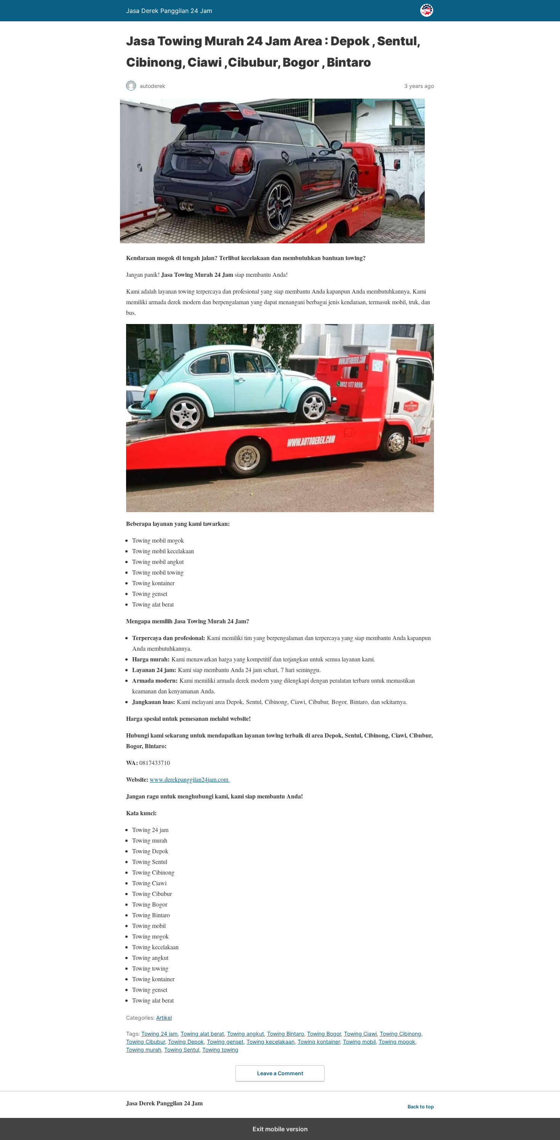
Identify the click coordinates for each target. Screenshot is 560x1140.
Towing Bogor (324, 1033)
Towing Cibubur (145, 1041)
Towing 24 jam (159, 1033)
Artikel (164, 1017)
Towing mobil (359, 1041)
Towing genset (225, 1041)
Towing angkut (245, 1033)
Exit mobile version (280, 1129)
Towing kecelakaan (270, 1041)
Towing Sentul (181, 1049)
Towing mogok (397, 1041)
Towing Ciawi (360, 1033)
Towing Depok (186, 1041)
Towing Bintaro (285, 1033)
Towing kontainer (319, 1041)
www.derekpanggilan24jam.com (190, 779)
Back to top (421, 1107)
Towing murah (143, 1049)
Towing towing (220, 1049)
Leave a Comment (280, 1073)
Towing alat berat (202, 1033)
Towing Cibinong (400, 1033)
